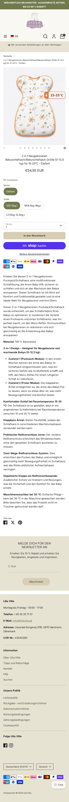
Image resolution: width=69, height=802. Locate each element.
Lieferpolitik (10, 697)
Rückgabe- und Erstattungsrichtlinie (24, 703)
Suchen (8, 679)
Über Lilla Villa (11, 657)
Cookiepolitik (11, 725)
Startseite (7, 56)
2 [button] (24, 147)
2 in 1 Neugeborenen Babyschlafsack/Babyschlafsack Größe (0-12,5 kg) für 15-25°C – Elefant (33, 61)
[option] (34, 106)
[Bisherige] (4, 148)
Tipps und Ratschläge (16, 663)
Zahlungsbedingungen (16, 719)
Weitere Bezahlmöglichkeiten (34, 254)
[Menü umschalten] (5, 36)
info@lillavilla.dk (22, 620)
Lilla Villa (27, 793)
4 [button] (32, 147)
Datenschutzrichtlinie (16, 708)
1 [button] (20, 148)
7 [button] (44, 147)
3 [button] (28, 147)
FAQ (5, 674)
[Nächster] (64, 148)
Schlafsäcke (12, 180)
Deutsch (43, 766)
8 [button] (48, 147)
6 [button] (40, 147)
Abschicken (36, 581)
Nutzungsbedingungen (16, 714)
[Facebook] (5, 745)
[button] (15, 36)
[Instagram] (11, 745)
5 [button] (36, 147)
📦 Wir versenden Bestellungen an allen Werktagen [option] (34, 44)
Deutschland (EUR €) (17, 766)
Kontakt (7, 668)
